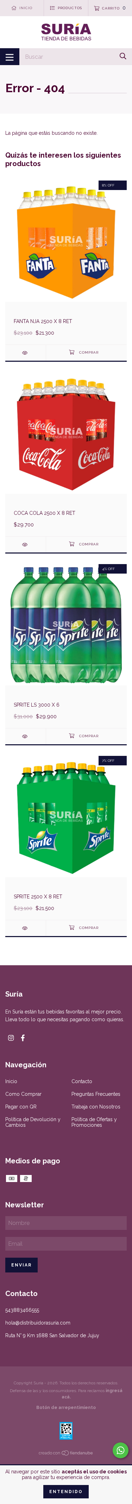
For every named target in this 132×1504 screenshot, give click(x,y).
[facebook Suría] (23, 1038)
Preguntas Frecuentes (95, 1094)
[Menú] (9, 56)
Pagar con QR (21, 1107)
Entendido (66, 1491)
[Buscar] (123, 56)
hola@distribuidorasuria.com (37, 1323)
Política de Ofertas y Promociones (94, 1122)
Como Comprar (23, 1094)
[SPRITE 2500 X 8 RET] (25, 928)
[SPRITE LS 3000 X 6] (25, 736)
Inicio (11, 1081)
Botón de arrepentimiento (66, 1407)
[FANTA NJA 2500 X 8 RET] (25, 353)
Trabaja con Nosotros (95, 1107)
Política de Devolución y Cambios (33, 1122)
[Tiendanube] (66, 1454)
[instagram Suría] (11, 1038)
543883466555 (22, 1310)
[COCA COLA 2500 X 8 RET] (25, 544)
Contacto (81, 1081)
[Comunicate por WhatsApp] (120, 1450)
